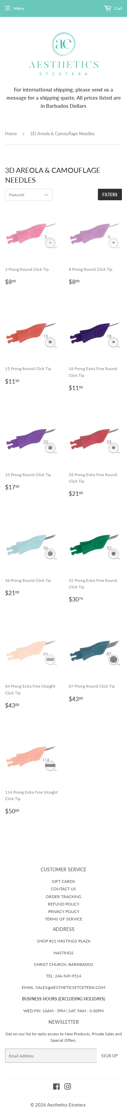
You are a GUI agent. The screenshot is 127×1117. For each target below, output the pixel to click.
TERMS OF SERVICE (63, 918)
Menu (19, 8)
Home (11, 133)
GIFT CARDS (63, 881)
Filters (110, 194)
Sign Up (109, 1055)
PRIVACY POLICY (63, 911)
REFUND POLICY (63, 904)
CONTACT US (63, 888)
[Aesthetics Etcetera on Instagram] (67, 1087)
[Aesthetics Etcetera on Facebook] (56, 1087)
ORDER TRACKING (63, 896)
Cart (117, 8)
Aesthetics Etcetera (66, 1105)
